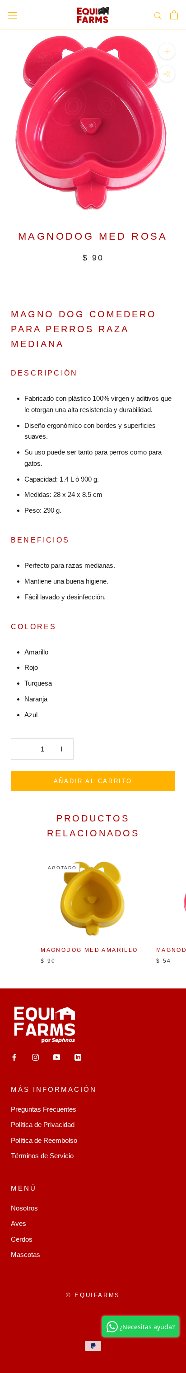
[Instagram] (35, 1056)
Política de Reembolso (44, 1140)
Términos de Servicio (42, 1156)
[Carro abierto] (174, 14)
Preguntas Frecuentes (43, 1109)
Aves (18, 1223)
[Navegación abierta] (12, 15)
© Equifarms (93, 1295)
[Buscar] (158, 15)
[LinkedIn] (77, 1056)
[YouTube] (56, 1056)
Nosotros (24, 1208)
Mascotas (25, 1254)
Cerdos (22, 1239)
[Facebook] (14, 1056)
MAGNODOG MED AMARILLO (89, 950)
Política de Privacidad (42, 1124)
